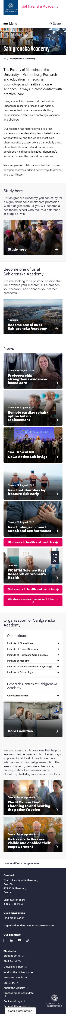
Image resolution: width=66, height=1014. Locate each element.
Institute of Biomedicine (20, 643)
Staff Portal (12, 961)
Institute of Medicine (18, 660)
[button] (23, 23)
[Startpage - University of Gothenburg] (54, 1000)
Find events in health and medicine (31, 589)
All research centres (18, 695)
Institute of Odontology (20, 672)
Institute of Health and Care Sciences (27, 654)
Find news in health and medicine (31, 542)
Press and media (14, 977)
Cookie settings (13, 1001)
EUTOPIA (9, 982)
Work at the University (17, 972)
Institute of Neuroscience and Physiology (29, 666)
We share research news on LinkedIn (33, 599)
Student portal (14, 955)
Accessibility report (15, 1006)
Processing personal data (19, 993)
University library (16, 966)
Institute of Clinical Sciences (22, 649)
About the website (15, 988)
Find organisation (14, 918)
